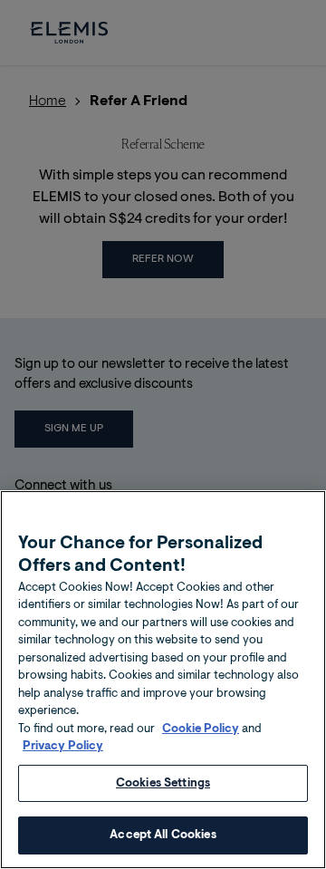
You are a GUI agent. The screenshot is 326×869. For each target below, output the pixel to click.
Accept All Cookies (163, 835)
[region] (163, 679)
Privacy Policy (63, 746)
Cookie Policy (200, 729)
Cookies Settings (163, 783)
